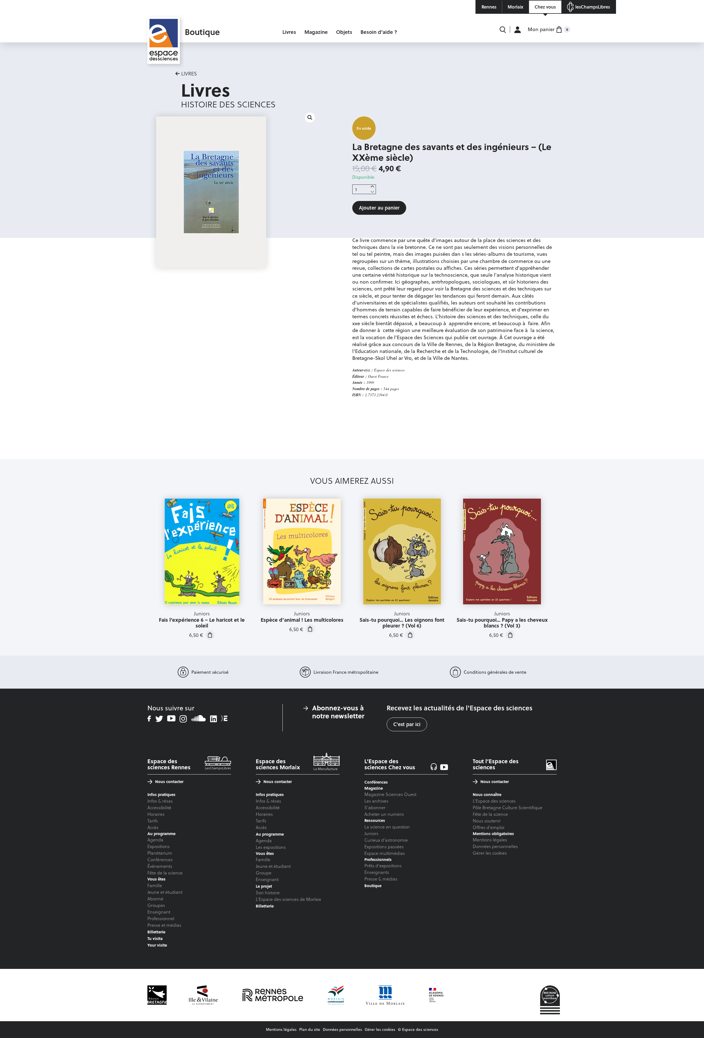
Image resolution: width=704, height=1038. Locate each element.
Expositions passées (384, 846)
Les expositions (271, 847)
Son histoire (268, 892)
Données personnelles (495, 846)
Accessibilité (159, 807)
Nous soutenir (487, 820)
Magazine (316, 32)
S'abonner (375, 807)
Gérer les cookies (490, 853)
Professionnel (160, 918)
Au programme (270, 834)
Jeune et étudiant (164, 892)
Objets (344, 32)
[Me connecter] (517, 29)
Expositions (158, 846)
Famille (154, 885)
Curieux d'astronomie (386, 840)
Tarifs (152, 820)
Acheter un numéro (384, 814)
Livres (289, 32)
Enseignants (376, 872)
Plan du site (309, 1029)
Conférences (160, 859)
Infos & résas (160, 801)
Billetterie (156, 932)
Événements (159, 866)
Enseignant (158, 912)
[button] (310, 118)
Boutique (372, 885)
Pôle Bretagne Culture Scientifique (507, 807)
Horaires (155, 814)
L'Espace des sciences (494, 801)
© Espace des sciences (418, 1029)
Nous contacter (169, 781)
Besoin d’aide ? (379, 32)
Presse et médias (164, 925)
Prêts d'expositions (383, 865)
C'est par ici (406, 724)
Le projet (264, 886)
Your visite (157, 945)
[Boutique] (163, 29)
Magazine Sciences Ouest (390, 794)
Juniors (371, 833)
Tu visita (155, 938)
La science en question (387, 827)
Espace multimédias (384, 853)
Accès (152, 827)
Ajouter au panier (379, 207)
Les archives (376, 801)
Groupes (156, 905)
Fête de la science (165, 872)
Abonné (155, 898)
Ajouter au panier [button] (210, 635)
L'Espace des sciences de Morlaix (288, 899)
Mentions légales (490, 839)
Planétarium (159, 853)
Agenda (155, 839)
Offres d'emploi (488, 827)
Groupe (263, 872)
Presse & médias (380, 879)
